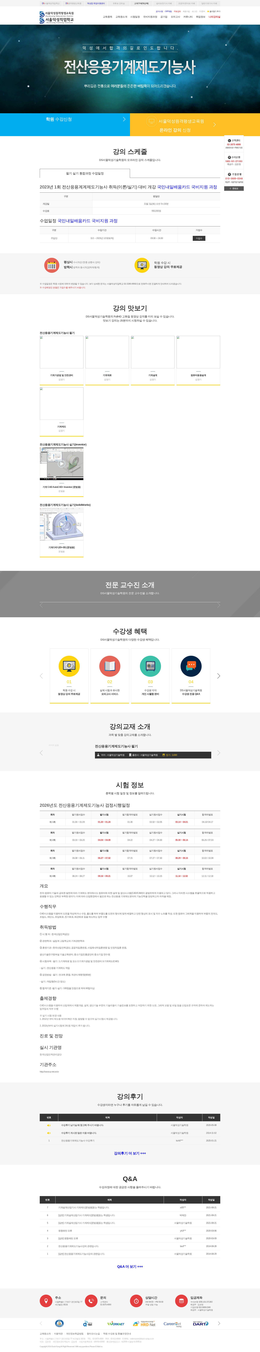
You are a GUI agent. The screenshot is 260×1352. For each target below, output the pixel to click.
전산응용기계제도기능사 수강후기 (77, 1140)
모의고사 (175, 16)
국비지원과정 (150, 16)
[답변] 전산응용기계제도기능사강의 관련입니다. (81, 1254)
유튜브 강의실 (119, 3)
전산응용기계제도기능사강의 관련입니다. (78, 1246)
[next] (219, 1323)
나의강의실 (214, 16)
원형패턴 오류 (65, 1230)
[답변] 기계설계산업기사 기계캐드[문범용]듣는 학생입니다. (86, 1215)
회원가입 (186, 11)
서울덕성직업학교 (51, 3)
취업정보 (200, 16)
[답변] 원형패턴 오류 (68, 1238)
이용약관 (58, 1333)
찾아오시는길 (93, 1333)
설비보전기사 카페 (164, 3)
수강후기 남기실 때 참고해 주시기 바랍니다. (82, 1125)
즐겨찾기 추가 (215, 11)
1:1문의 (202, 11)
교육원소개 (121, 16)
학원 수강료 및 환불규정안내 (117, 1333)
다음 (218, 676)
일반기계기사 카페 (209, 3)
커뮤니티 (188, 16)
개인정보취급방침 (75, 1333)
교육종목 (107, 16)
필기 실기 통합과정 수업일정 (85, 173)
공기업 (163, 16)
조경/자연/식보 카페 (186, 3)
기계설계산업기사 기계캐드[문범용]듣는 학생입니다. (83, 1207)
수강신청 (59, 119)
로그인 (194, 11)
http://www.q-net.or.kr (49, 1071)
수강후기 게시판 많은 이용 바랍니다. (79, 1133)
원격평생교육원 (73, 3)
